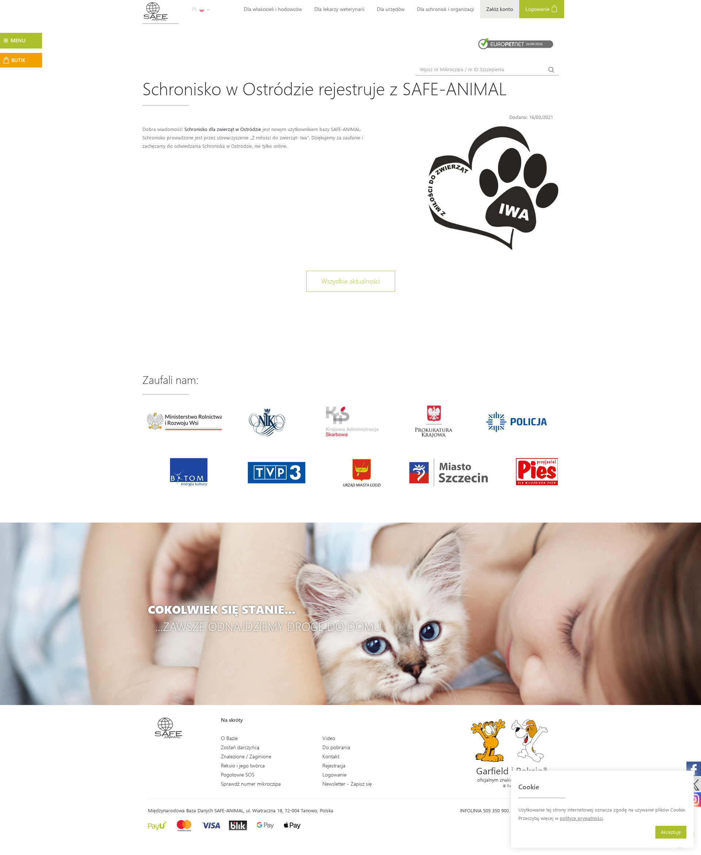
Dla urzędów (391, 8)
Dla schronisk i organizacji (445, 8)
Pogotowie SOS (237, 774)
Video (328, 738)
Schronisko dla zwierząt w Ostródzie (222, 129)
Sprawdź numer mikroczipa (251, 783)
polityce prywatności (581, 818)
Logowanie (538, 8)
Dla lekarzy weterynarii (339, 8)
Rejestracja (333, 765)
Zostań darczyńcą (240, 747)
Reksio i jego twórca (243, 765)
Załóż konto (499, 8)
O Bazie (229, 738)
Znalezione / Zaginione (246, 756)
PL (195, 8)
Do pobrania (336, 747)
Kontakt (330, 756)
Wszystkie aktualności (350, 281)
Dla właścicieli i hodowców (273, 8)
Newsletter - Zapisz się (347, 783)
